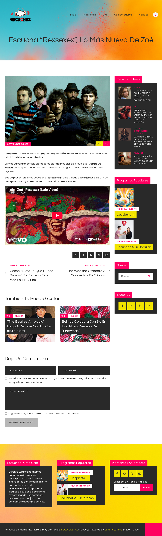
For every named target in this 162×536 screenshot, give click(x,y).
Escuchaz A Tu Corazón (134, 247)
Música (19, 316)
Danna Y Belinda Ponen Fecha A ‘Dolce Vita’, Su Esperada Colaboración (143, 95)
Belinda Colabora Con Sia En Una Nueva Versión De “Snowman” (84, 326)
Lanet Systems (113, 529)
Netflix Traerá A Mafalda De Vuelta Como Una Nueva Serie (143, 160)
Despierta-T (125, 214)
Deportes (138, 129)
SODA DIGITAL (69, 529)
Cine (136, 107)
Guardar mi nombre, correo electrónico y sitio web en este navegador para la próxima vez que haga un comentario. (58, 380)
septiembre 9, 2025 (17, 144)
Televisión (138, 153)
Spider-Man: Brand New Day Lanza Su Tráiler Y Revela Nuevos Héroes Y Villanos (143, 116)
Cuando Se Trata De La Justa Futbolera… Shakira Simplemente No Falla (143, 141)
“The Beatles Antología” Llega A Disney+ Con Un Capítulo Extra (29, 326)
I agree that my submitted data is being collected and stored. (44, 413)
